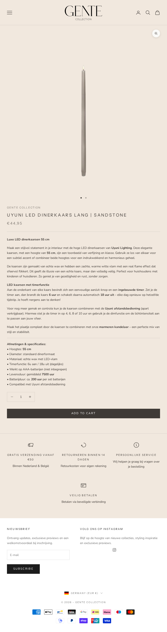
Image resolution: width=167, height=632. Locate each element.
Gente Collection (24, 207)
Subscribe (23, 569)
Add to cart (83, 413)
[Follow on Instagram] (114, 550)
